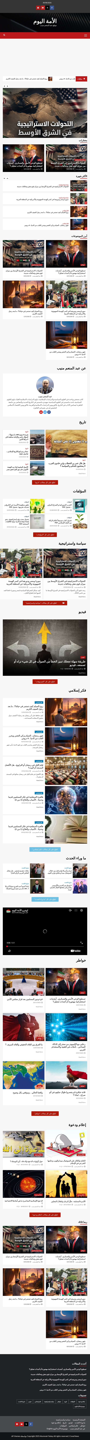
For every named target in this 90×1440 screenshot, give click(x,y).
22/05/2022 (10, 510)
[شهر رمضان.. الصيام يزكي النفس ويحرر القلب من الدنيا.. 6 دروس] (78, 211)
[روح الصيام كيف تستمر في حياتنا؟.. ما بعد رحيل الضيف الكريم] (78, 198)
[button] (84, 35)
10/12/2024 (79, 1098)
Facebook (49, 412)
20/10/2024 (37, 1096)
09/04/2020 (10, 527)
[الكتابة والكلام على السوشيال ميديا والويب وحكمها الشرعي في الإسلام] (66, 1144)
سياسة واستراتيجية (80, 160)
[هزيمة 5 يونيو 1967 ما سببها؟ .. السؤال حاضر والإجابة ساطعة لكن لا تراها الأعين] (37, 437)
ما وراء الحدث (76, 858)
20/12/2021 (24, 1164)
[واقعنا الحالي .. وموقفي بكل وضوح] (23, 1075)
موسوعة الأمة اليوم (80, 1406)
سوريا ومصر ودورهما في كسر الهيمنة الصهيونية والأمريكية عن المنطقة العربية (42, 186)
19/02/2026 (25, 771)
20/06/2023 (22, 442)
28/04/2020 (53, 526)
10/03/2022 (67, 668)
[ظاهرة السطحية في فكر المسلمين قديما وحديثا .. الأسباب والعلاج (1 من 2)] (66, 829)
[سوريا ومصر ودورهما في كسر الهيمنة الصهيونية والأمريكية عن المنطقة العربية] (78, 185)
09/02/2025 (25, 832)
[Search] (4, 35)
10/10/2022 (22, 472)
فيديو (82, 612)
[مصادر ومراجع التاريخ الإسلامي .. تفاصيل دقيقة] (37, 452)
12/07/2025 (37, 1047)
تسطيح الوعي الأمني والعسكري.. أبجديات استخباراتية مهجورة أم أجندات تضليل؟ (42, 225)
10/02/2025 (25, 803)
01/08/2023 (53, 510)
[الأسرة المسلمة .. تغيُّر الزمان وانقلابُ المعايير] (66, 1184)
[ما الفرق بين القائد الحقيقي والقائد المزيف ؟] (23, 1027)
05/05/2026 (69, 169)
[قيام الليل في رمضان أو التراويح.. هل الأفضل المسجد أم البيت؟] (66, 771)
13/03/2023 (22, 457)
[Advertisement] (45, 56)
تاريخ (82, 422)
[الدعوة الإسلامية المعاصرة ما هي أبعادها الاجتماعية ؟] (23, 1184)
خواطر (40, 160)
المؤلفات (79, 491)
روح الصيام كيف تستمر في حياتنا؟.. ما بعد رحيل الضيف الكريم (48, 199)
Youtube (41, 412)
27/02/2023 (67, 1166)
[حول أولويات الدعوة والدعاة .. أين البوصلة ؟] (23, 1144)
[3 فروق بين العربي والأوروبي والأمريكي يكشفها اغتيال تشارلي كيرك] (80, 886)
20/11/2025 (37, 1002)
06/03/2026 (69, 357)
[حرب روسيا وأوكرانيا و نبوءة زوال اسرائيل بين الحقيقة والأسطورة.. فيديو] (45, 647)
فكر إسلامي (65, 197)
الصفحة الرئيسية (79, 1420)
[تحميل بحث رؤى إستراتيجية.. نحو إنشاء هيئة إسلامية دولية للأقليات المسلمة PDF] (37, 521)
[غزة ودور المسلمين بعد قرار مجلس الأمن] (23, 982)
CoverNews (74, 1436)
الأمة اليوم (45, 21)
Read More (79, 473)
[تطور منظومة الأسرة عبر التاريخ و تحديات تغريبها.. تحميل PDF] (37, 506)
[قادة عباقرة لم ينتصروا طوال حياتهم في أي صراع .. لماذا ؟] (66, 1075)
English (50, 1428)
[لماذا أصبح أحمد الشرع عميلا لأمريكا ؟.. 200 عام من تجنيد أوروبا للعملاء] (37, 886)
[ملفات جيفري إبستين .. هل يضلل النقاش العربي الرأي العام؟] (37, 870)
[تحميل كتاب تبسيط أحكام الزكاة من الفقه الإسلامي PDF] (80, 521)
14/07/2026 (26, 169)
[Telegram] (38, 8)
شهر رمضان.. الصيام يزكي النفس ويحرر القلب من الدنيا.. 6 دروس (46, 212)
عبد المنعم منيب (36, 169)
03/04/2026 (69, 316)
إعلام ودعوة (77, 1125)
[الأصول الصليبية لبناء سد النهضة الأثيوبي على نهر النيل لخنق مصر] (37, 468)
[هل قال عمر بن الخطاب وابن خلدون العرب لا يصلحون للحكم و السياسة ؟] (66, 444)
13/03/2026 (26, 316)
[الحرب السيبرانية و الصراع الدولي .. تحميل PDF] (80, 506)
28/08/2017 (24, 1206)
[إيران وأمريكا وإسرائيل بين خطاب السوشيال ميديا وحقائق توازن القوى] (80, 870)
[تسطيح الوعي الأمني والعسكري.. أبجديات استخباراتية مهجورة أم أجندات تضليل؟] (78, 224)
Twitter (45, 412)
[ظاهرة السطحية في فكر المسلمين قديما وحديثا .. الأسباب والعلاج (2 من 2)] (66, 800)
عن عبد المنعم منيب (71, 368)
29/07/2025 (79, 1053)
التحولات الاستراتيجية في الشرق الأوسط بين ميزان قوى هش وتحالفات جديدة (58, 1374)
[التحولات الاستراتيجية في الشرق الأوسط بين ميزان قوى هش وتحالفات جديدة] (45, 130)
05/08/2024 (79, 469)
